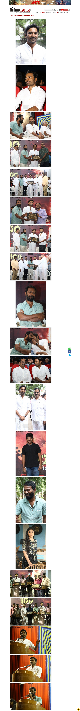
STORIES (42, 12)
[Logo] (21, 10)
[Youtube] (62, 10)
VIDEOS (54, 12)
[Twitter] (57, 10)
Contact (66, 12)
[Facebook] (55, 10)
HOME (37, 12)
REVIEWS (60, 12)
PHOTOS (48, 12)
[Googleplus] (60, 10)
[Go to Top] (78, 709)
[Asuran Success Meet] (30, 64)
